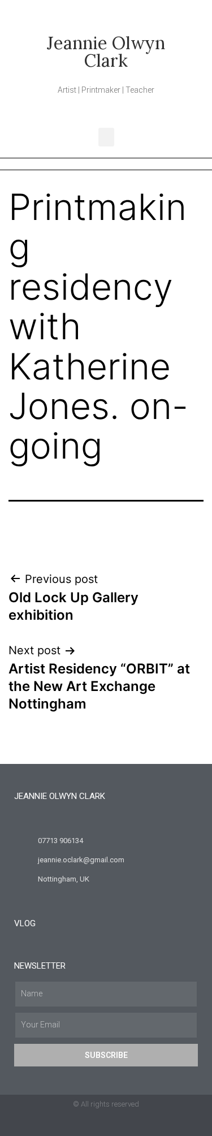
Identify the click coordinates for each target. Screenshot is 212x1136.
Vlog (25, 923)
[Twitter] (84, 1124)
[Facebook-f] (106, 1124)
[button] (106, 137)
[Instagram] (128, 1124)
